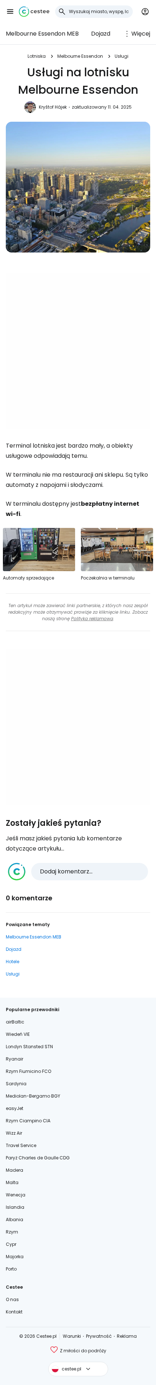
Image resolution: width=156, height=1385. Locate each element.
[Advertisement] (78, 351)
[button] (10, 11)
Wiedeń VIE (18, 1034)
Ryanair (14, 1059)
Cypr (11, 1244)
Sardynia (16, 1084)
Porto (11, 1269)
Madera (14, 1170)
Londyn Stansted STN (29, 1046)
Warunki (72, 1336)
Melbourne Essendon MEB (42, 33)
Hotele (12, 961)
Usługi (121, 56)
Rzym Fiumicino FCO (28, 1071)
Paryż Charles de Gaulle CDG (38, 1158)
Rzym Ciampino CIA (28, 1121)
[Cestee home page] (34, 11)
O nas (12, 1299)
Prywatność (99, 1336)
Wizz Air (14, 1133)
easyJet (14, 1108)
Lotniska (37, 56)
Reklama (127, 1336)
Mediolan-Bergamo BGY (33, 1096)
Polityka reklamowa (92, 618)
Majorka (15, 1256)
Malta (12, 1182)
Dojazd (100, 33)
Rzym (12, 1232)
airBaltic (15, 1022)
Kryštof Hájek (53, 107)
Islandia (15, 1207)
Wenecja (15, 1195)
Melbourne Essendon (80, 56)
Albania (14, 1219)
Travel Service (21, 1145)
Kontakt (14, 1312)
